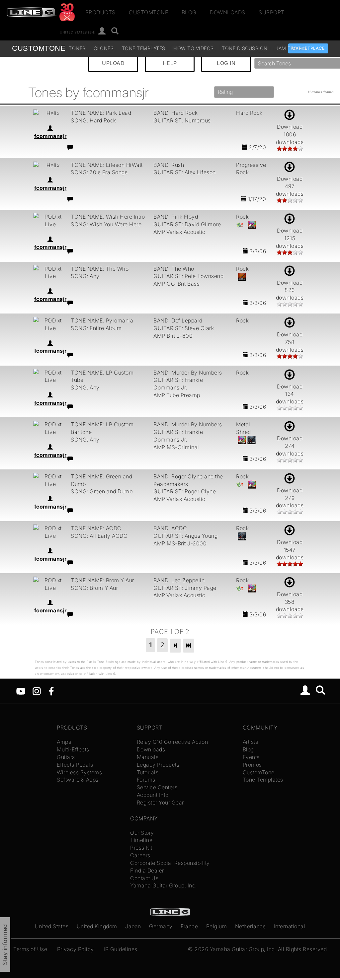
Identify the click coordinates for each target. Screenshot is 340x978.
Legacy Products (158, 764)
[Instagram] (36, 690)
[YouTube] (20, 690)
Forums (146, 779)
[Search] (115, 31)
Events (251, 757)
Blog (189, 12)
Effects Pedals (75, 764)
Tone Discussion (245, 48)
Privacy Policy (75, 949)
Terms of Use (30, 949)
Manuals (148, 757)
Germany (161, 926)
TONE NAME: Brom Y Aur (102, 580)
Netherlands (250, 926)
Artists (250, 741)
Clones (104, 48)
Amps (64, 741)
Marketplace (308, 48)
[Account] (102, 31)
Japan (133, 926)
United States (52, 926)
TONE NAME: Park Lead (101, 112)
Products (100, 12)
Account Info (153, 795)
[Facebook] (51, 690)
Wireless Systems (79, 772)
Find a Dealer (147, 870)
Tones (77, 48)
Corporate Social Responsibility (170, 863)
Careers (140, 855)
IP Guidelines (120, 949)
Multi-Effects (73, 749)
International (289, 926)
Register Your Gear (160, 802)
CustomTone (148, 12)
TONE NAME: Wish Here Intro (108, 216)
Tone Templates (143, 48)
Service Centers (157, 787)
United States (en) (77, 32)
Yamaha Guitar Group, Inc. (163, 885)
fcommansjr (50, 136)
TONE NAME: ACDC (96, 528)
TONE (38, 48)
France (189, 926)
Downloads (227, 12)
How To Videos (193, 48)
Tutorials (148, 772)
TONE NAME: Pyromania (102, 320)
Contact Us (144, 878)
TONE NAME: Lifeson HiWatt (107, 165)
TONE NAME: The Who (99, 268)
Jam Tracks (291, 48)
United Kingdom (97, 926)
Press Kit (141, 847)
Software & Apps (78, 779)
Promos (252, 764)
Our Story (142, 832)
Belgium (216, 926)
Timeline (141, 840)
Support (272, 12)
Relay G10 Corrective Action (172, 741)
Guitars (66, 757)
